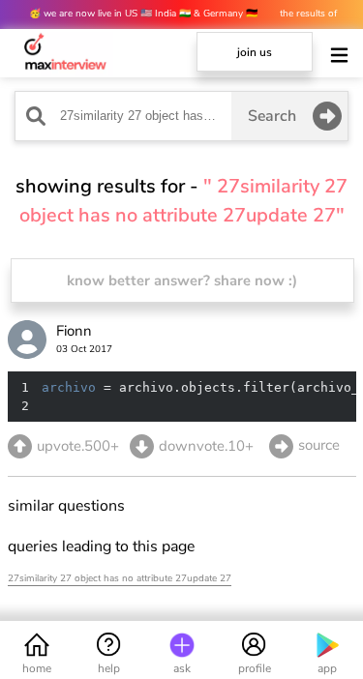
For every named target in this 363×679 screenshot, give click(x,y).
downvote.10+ (206, 446)
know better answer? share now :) (182, 280)
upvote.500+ (78, 446)
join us (254, 52)
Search (272, 116)
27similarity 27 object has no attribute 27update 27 (119, 578)
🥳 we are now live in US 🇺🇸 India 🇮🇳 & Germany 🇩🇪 (144, 13)
